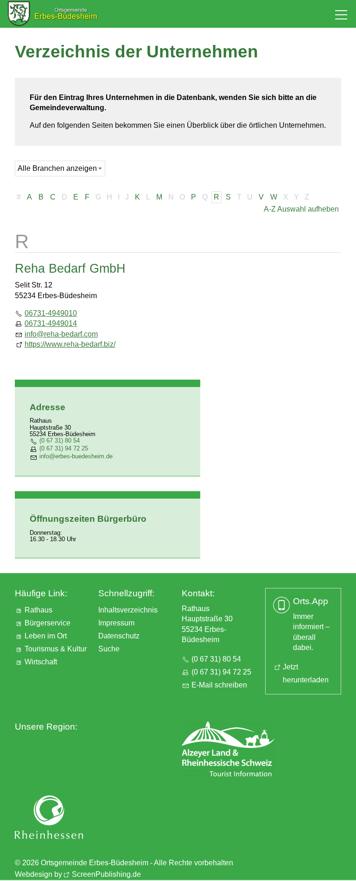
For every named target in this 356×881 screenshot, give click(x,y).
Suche (109, 649)
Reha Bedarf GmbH (70, 268)
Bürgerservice (47, 623)
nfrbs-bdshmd (75, 456)
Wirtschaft (41, 662)
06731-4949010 (51, 313)
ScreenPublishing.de (106, 874)
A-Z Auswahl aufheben (301, 209)
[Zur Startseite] (52, 14)
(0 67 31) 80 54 (59, 440)
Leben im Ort (46, 636)
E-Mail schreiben (219, 685)
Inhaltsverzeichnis (128, 610)
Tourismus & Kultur (56, 649)
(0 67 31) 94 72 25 (63, 448)
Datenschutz (119, 636)
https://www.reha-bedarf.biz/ (70, 344)
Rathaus (38, 610)
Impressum (116, 623)
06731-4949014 (51, 323)
